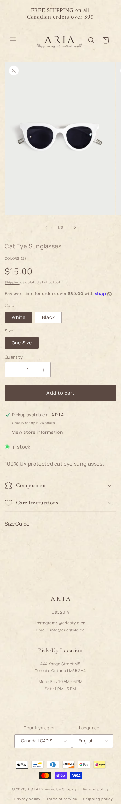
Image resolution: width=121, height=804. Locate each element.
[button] (13, 40)
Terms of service (61, 798)
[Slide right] (75, 227)
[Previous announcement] (12, 13)
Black (48, 317)
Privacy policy (27, 798)
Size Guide (17, 523)
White (18, 317)
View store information (37, 432)
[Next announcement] (109, 13)
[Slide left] (46, 227)
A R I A (33, 788)
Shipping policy (98, 798)
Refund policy (96, 789)
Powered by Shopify (58, 788)
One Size (22, 343)
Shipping (12, 282)
